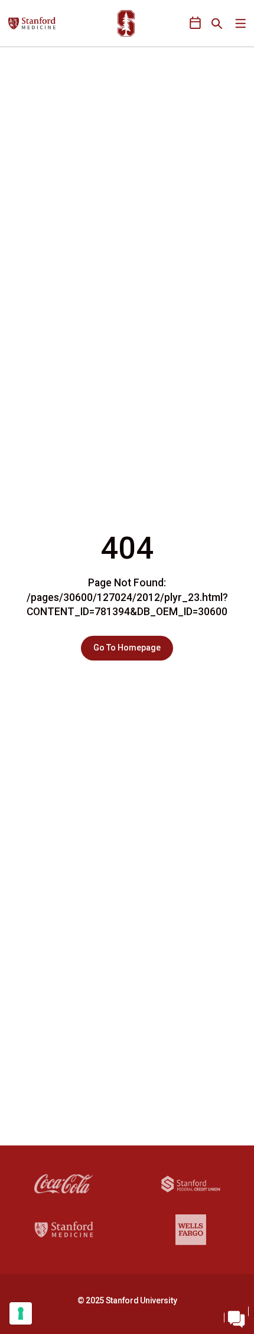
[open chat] (236, 1316)
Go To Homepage (127, 647)
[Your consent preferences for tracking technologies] (20, 1313)
